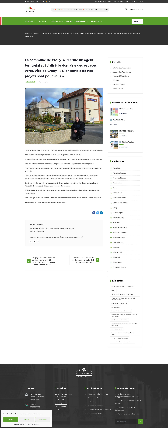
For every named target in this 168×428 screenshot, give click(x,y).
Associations (117, 183)
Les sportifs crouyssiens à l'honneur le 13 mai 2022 (124, 315)
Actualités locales (119, 173)
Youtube (57, 237)
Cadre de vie (56, 21)
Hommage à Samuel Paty (120, 303)
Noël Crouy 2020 (117, 329)
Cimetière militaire (119, 198)
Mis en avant (117, 262)
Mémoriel (116, 257)
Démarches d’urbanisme (97, 398)
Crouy (115, 208)
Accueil (27, 33)
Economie (116, 223)
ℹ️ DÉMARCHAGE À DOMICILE (117, 120)
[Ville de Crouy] (30, 10)
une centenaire (116, 342)
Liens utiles (95, 21)
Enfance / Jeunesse (120, 232)
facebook (63, 237)
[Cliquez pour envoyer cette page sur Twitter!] (97, 212)
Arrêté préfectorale (118, 286)
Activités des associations (122, 68)
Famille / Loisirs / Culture (76, 21)
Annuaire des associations (122, 72)
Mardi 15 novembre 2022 (119, 320)
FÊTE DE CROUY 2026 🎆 (126, 109)
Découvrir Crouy (118, 218)
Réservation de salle (95, 406)
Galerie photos (118, 88)
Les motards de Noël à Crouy (121, 311)
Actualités (36, 33)
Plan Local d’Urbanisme (121, 76)
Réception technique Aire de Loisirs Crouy (123, 333)
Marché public (118, 252)
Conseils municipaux (120, 203)
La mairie (116, 247)
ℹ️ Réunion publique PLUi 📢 (126, 142)
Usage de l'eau (129, 342)
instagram (70, 237)
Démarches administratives (98, 394)
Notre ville (29, 21)
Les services (92, 402)
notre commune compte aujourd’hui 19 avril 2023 (124, 324)
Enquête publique (119, 237)
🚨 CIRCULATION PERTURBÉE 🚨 (65, 10)
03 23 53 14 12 (138, 1)
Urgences (116, 80)
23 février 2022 (30, 82)
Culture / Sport (118, 213)
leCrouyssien (116, 307)
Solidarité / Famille (119, 267)
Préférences (43, 419)
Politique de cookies (18, 424)
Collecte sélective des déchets (99, 410)
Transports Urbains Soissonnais (129, 414)
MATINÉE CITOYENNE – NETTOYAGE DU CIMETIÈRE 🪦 (126, 131)
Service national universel (120, 338)
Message (137, 21)
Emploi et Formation (120, 227)
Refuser (26, 419)
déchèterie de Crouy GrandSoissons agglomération (123, 298)
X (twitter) (79, 237)
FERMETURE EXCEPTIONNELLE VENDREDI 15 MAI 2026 (101, 10)
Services (42, 21)
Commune (130, 286)
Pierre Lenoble (36, 225)
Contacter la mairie (95, 413)
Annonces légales (119, 84)
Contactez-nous (136, 9)
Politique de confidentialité (32, 424)
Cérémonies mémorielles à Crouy (122, 294)
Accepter (10, 419)
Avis (114, 188)
